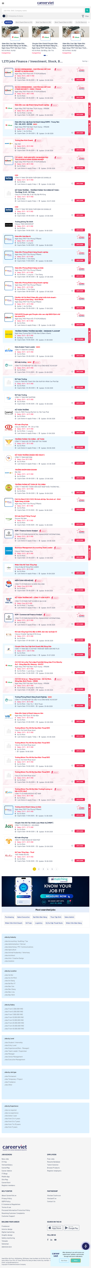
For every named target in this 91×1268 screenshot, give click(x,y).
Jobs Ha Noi (8, 975)
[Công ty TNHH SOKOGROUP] (9, 225)
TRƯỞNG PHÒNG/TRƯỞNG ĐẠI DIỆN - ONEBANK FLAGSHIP (37, 331)
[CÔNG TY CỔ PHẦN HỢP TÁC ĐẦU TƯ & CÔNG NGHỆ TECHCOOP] (9, 365)
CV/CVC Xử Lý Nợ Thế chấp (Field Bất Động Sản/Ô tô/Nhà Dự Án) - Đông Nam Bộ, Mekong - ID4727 (38, 663)
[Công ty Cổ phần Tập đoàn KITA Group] (9, 635)
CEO (16, 175)
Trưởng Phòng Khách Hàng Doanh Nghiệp (33, 697)
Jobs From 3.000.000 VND (13, 1009)
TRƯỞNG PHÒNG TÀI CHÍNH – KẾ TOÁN (29, 439)
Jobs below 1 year (10, 1116)
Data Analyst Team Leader (27, 347)
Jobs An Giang (9, 981)
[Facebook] (47, 1239)
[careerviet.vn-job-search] (55, 1228)
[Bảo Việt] (9, 143)
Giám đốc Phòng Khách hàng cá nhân (29, 268)
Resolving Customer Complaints (13, 1213)
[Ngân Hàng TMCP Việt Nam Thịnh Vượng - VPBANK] (9, 108)
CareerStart (6, 1182)
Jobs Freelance (10, 1082)
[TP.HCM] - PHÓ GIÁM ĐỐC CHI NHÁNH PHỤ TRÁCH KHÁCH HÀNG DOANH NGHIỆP (31, 158)
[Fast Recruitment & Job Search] (45, 3)
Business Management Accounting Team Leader (34, 547)
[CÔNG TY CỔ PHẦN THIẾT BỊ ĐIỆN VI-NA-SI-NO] (9, 600)
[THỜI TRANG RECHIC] (9, 855)
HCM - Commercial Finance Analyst (28, 614)
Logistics (38, 923)
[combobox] (43, 10)
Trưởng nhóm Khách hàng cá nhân (28, 807)
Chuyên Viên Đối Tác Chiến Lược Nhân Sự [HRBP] (34, 823)
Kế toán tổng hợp (21, 424)
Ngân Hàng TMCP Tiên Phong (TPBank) (28, 239)
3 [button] (43, 869)
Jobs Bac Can (9, 986)
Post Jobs (50, 1159)
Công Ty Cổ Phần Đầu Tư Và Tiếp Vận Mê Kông (30, 194)
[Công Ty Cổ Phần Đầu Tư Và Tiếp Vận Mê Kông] (9, 193)
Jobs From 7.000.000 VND (13, 1014)
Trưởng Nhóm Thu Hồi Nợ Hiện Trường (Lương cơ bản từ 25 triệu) (33, 790)
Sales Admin (69, 917)
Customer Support (8, 1216)
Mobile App (6, 1177)
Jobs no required (10, 1110)
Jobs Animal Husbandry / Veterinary (17, 952)
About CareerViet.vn (9, 1195)
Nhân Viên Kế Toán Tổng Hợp (26, 565)
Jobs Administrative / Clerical (14, 944)
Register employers (54, 1171)
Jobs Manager (9, 1054)
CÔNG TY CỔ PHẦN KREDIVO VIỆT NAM (28, 794)
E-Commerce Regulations (11, 1204)
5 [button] (52, 869)
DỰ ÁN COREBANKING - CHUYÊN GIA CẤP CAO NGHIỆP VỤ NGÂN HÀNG (33, 70)
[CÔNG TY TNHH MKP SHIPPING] (9, 398)
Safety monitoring (8, 1238)
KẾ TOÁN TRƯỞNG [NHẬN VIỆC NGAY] (29, 455)
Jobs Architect (9, 955)
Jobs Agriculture (10, 950)
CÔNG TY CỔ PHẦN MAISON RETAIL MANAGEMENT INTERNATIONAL (37, 534)
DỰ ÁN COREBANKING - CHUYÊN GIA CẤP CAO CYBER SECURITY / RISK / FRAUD (33, 88)
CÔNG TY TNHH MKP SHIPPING (25, 397)
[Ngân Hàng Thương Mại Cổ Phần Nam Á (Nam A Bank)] (9, 334)
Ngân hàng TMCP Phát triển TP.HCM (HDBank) (30, 74)
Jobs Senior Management (13, 1057)
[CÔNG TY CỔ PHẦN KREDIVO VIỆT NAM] (9, 792)
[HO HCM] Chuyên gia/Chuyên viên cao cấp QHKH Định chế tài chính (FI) (37, 315)
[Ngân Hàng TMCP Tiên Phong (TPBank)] (8, 239)
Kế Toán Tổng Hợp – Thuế (24, 852)
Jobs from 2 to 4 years (12, 1118)
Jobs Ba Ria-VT (10, 983)
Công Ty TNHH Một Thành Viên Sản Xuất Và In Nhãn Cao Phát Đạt (36, 381)
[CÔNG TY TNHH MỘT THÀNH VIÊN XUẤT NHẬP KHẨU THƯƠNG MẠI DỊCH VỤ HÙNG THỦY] (9, 487)
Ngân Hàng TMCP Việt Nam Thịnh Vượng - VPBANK (32, 108)
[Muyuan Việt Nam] (9, 519)
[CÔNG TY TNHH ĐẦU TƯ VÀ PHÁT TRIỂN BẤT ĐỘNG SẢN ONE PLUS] (9, 649)
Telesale (5, 1241)
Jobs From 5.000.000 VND (13, 1011)
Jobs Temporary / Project (13, 1079)
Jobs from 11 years (10, 1127)
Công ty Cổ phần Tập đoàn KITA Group (28, 634)
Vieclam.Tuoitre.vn (54, 1195)
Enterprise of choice (16, 16)
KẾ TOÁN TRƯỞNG (22, 410)
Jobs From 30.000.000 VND (14, 1026)
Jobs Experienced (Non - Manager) (16, 1048)
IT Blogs (4, 1174)
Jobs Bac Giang (10, 989)
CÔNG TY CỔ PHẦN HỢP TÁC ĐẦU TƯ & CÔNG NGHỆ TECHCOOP (36, 366)
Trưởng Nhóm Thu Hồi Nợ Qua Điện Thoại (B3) (32, 728)
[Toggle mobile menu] (3, 3)
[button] (72, 79)
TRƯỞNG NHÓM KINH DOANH (26, 470)
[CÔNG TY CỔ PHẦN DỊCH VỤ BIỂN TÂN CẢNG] (9, 583)
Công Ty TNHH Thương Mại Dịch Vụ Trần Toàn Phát (32, 412)
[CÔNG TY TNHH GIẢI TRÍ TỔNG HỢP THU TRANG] (9, 442)
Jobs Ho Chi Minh (10, 978)
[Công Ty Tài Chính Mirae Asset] (9, 731)
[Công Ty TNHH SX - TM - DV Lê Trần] (9, 427)
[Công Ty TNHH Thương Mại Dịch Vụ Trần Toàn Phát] (9, 413)
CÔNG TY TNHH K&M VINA (23, 457)
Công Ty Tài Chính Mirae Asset (25, 730)
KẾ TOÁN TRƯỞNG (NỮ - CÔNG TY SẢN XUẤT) (32, 597)
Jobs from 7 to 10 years (12, 1124)
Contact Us (51, 1201)
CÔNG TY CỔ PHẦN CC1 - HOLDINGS (27, 825)
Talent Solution (52, 1165)
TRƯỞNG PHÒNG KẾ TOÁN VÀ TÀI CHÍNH (30, 484)
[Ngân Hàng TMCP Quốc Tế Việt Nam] (9, 716)
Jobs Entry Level (10, 1045)
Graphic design (7, 1235)
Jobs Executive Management (14, 1059)
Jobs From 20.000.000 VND (14, 1023)
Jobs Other (8, 1085)
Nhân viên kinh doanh (13, 923)
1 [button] (34, 869)
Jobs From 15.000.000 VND (14, 1020)
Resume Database (53, 1162)
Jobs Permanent (10, 1076)
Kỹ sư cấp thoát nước (54, 923)
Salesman (5, 1244)
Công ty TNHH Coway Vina (24, 551)
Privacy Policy (7, 1198)
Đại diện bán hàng (40, 917)
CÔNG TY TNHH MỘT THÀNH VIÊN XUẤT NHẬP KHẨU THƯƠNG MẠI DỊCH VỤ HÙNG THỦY (37, 487)
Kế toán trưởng (23, 362)
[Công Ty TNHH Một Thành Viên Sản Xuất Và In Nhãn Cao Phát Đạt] (9, 382)
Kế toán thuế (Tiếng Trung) (25, 516)
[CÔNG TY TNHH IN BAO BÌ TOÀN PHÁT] (9, 840)
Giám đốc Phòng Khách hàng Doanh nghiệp (31, 252)
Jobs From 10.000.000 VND (14, 1017)
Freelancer (6, 1226)
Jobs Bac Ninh (9, 995)
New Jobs (5, 1159)
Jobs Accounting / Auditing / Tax (16, 941)
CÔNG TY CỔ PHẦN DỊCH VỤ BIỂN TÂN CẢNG (30, 584)
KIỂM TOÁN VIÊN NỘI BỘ (24, 580)
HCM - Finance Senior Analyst (26, 531)
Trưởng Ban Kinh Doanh (24, 140)
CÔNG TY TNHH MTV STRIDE (24, 350)
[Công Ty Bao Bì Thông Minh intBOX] (9, 568)
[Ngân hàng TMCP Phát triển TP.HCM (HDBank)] (8, 72)
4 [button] (47, 869)
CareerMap (6, 1168)
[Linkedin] (51, 1239)
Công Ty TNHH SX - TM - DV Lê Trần (27, 427)
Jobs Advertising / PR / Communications (18, 947)
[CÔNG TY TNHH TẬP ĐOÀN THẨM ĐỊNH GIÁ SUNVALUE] (9, 178)
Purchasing (9, 917)
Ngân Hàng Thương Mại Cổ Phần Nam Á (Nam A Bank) (33, 333)
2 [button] (38, 869)
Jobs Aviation (9, 961)
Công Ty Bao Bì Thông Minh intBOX (27, 567)
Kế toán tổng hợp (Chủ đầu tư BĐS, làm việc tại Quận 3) (36, 632)
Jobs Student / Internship (13, 1042)
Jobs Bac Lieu (9, 992)
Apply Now (79, 79)
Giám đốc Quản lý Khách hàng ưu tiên (29, 713)
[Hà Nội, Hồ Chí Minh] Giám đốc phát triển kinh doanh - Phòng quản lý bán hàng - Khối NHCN (36, 298)
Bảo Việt (18, 144)
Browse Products (53, 1168)
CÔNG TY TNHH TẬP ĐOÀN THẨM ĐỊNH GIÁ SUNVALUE (33, 178)
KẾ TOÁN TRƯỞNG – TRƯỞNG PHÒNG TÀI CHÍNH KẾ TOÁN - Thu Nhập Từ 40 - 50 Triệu (37, 191)
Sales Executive (23, 917)
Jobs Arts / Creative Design (14, 958)
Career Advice (7, 1171)
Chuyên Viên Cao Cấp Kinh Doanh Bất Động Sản (33, 646)
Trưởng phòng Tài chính (24, 222)
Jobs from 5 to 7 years (12, 1121)
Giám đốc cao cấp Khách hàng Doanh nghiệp (32, 105)
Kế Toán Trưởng (21, 379)
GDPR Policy (6, 1201)
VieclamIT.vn (51, 1198)
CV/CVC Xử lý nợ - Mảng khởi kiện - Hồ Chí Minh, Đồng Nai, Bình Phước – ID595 (33, 680)
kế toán (29, 923)
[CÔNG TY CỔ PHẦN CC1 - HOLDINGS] (9, 826)
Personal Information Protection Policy (16, 1210)
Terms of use (6, 1207)
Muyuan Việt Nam (21, 518)
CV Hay (4, 1162)
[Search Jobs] (87, 10)
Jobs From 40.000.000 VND (14, 1029)
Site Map (5, 1179)
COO (16, 207)
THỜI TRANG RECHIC (22, 854)
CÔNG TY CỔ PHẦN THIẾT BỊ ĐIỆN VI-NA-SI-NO (30, 601)
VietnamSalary (7, 1165)
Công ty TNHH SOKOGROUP (24, 224)
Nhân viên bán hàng (74, 923)
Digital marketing (8, 1232)
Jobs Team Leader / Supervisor (15, 1051)
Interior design (7, 1229)
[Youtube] (55, 1239)
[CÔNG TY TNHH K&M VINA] (9, 458)
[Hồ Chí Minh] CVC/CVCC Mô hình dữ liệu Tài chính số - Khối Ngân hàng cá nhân (38, 500)
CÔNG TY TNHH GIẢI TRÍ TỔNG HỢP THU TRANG (31, 441)
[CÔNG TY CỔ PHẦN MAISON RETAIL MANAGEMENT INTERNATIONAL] (8, 534)
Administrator (7, 1247)
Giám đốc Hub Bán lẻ (23, 236)
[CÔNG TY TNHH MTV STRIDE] (9, 350)
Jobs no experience (11, 1113)
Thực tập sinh (55, 917)
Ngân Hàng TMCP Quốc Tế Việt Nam (27, 715)
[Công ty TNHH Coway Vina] (9, 551)
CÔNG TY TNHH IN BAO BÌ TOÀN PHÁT (27, 840)
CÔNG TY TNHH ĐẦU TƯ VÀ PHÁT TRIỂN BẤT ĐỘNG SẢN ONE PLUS (37, 649)
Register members (8, 1185)
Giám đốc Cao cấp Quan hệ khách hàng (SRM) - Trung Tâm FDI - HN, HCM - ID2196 (37, 123)
